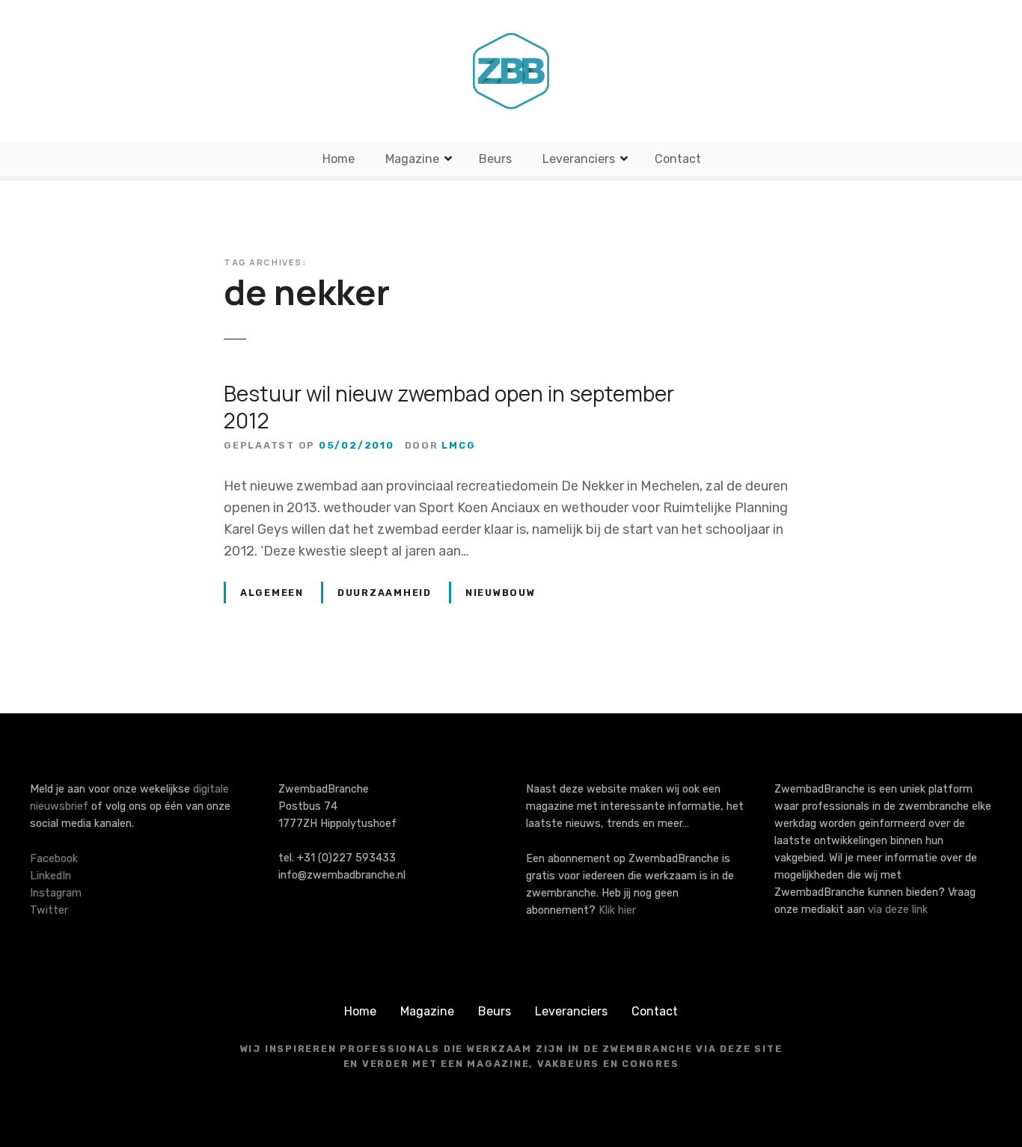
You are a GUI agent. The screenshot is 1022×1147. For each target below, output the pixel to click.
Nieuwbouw (500, 592)
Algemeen (272, 592)
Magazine (412, 159)
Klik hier (617, 910)
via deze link (898, 909)
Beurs (495, 159)
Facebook (54, 858)
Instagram (56, 893)
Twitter (49, 910)
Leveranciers (578, 159)
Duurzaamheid (384, 592)
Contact (678, 159)
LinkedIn (50, 876)
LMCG (458, 445)
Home (338, 159)
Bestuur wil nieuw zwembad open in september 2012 (449, 406)
